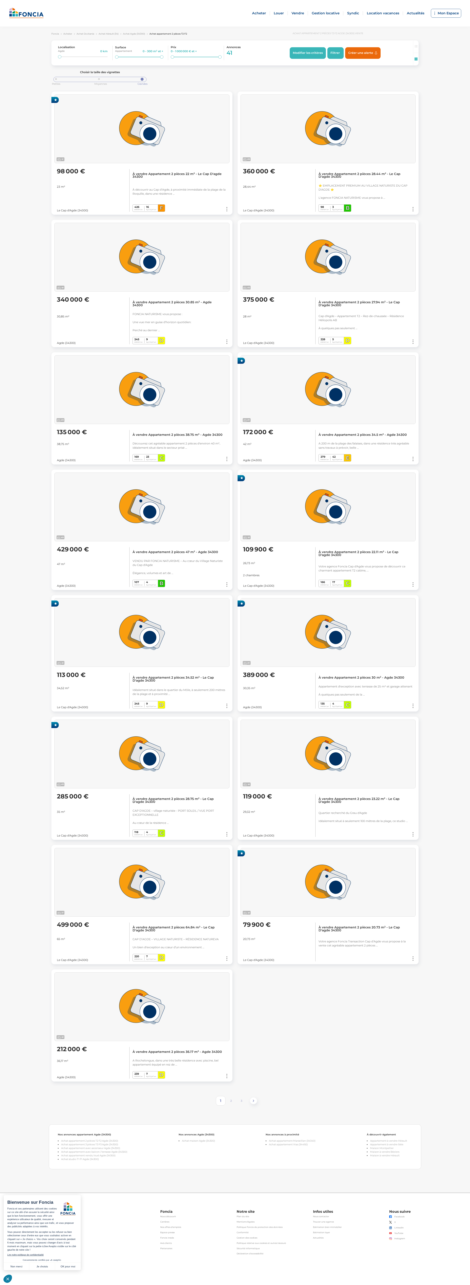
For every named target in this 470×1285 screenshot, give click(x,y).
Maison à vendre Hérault (385, 1155)
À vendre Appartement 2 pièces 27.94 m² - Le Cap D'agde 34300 (359, 304)
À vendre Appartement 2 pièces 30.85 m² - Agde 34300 (172, 304)
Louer (279, 13)
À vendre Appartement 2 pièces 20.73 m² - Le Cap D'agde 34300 (359, 929)
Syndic (353, 13)
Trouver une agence (323, 1222)
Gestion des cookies (247, 1238)
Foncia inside (167, 1238)
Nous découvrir (168, 1216)
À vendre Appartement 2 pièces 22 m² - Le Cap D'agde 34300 (177, 175)
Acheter (259, 13)
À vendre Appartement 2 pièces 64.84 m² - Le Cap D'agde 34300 (174, 929)
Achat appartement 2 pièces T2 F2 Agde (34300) (89, 1140)
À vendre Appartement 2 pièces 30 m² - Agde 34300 (361, 677)
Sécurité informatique (248, 1248)
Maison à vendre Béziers (384, 1151)
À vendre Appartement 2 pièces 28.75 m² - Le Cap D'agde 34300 (173, 800)
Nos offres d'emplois (170, 1227)
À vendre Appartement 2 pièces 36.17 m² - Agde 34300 (177, 1051)
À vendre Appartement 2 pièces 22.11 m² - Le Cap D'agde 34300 (358, 553)
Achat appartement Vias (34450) (288, 1144)
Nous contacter (321, 1216)
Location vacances (383, 13)
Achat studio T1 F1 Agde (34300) (80, 1159)
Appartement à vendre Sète (386, 1144)
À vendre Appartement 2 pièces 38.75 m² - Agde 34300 (178, 434)
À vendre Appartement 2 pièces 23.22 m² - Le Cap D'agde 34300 (359, 800)
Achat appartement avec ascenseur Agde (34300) (90, 1148)
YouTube (398, 1233)
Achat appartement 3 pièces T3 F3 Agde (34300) (89, 1144)
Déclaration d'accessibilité (250, 1253)
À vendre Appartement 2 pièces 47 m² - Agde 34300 (175, 552)
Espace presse (167, 1232)
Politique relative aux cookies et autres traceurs (261, 1243)
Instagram (399, 1238)
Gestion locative (325, 13)
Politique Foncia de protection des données (260, 1227)
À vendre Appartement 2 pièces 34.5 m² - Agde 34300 (363, 434)
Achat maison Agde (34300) (198, 1140)
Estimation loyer (321, 1232)
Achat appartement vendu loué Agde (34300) (88, 1155)
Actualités (415, 13)
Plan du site (243, 1216)
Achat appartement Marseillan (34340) (292, 1140)
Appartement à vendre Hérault (388, 1140)
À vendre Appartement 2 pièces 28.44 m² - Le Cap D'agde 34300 (359, 175)
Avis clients (166, 1243)
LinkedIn (399, 1228)
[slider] (59, 56)
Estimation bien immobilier (327, 1227)
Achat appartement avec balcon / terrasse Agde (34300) (94, 1151)
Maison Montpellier (382, 1148)
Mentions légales (245, 1222)
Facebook (399, 1217)
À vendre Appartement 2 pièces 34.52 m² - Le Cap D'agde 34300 (173, 679)
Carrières (164, 1222)
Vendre (298, 13)
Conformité (243, 1232)
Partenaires (166, 1248)
